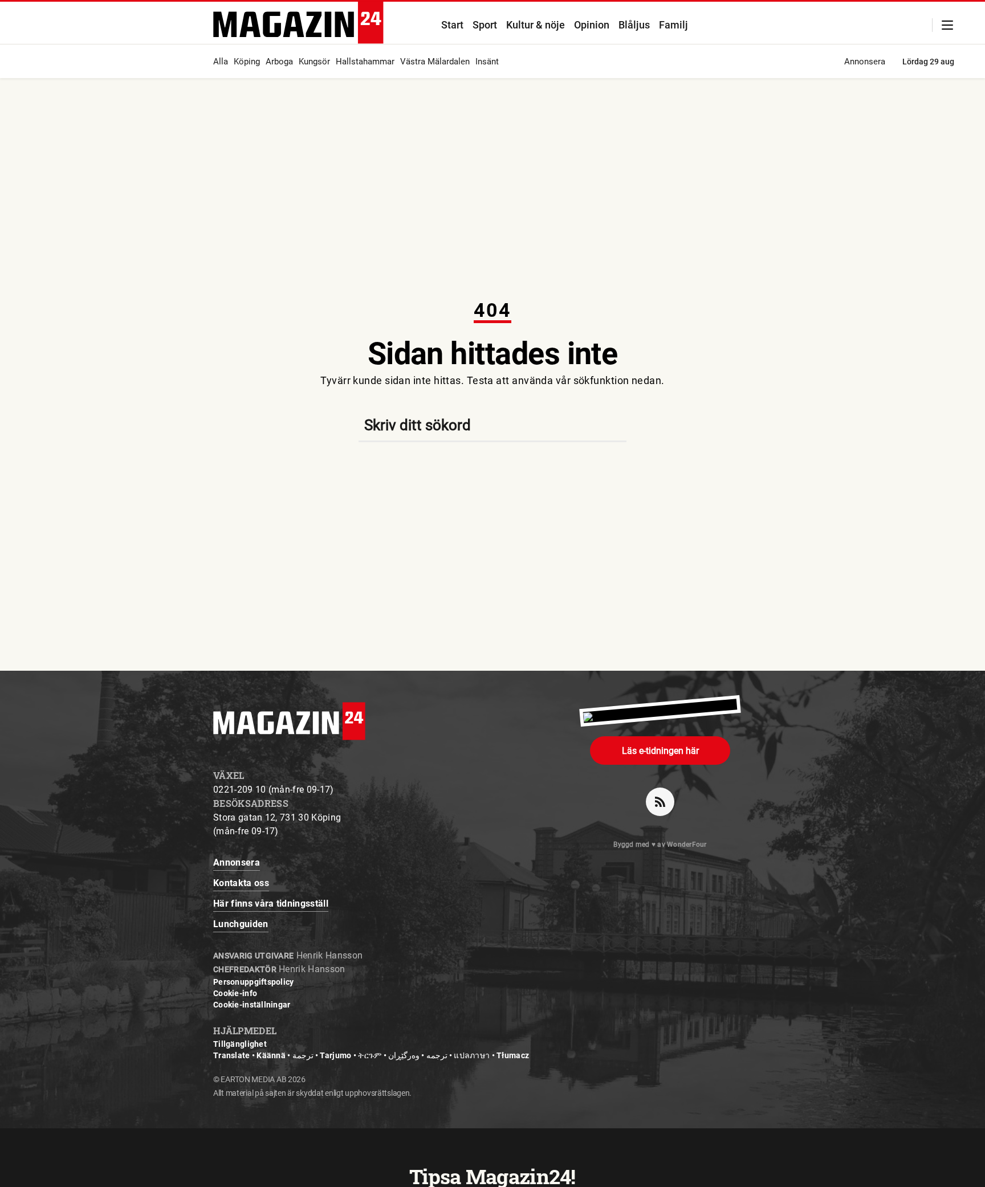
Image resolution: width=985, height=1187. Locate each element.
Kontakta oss (241, 883)
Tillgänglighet (240, 1044)
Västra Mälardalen (435, 61)
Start (452, 25)
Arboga (279, 61)
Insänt (487, 61)
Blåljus (634, 25)
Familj (673, 25)
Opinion (591, 25)
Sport (485, 25)
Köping (247, 61)
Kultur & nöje (535, 25)
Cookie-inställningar (252, 1004)
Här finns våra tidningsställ (270, 903)
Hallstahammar (365, 61)
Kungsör (314, 61)
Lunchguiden (240, 924)
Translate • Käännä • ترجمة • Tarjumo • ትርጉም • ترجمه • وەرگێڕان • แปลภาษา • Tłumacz (371, 1055)
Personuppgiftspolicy (253, 981)
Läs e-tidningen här (660, 750)
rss (660, 802)
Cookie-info (235, 993)
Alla (220, 61)
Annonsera (864, 61)
